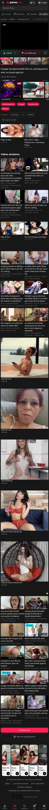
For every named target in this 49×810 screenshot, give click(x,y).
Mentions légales (24, 787)
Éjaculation (12, 213)
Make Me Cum (6, 379)
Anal (2, 304)
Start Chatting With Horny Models (42, 769)
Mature (5, 108)
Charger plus (24, 730)
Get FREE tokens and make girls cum (24, 769)
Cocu (18, 619)
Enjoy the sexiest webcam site (11, 532)
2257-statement (37, 783)
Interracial (43, 668)
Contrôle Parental (20, 783)
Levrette (16, 693)
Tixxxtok (33, 14)
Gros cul (38, 210)
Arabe (27, 619)
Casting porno (24, 19)
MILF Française (34, 279)
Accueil (8, 14)
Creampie (4, 213)
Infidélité (37, 335)
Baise (3, 183)
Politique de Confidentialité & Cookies (24, 790)
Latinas (35, 212)
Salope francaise (42, 718)
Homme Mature (15, 215)
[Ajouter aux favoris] (45, 53)
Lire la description (8, 76)
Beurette (33, 619)
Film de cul (4, 306)
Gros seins (28, 212)
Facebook (14, 114)
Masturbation (17, 721)
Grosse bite (33, 104)
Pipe (8, 276)
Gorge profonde (17, 274)
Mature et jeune (6, 330)
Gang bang (4, 188)
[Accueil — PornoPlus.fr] (14, 2)
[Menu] (3, 2)
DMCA (7, 783)
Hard (11, 693)
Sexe (36, 183)
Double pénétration (11, 304)
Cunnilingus (5, 185)
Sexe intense (29, 643)
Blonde (27, 181)
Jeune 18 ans (29, 183)
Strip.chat (4, 381)
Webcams (20, 14)
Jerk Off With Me (6, 481)
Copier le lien (10, 120)
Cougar (21, 104)
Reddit (31, 114)
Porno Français (30, 718)
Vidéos (45, 14)
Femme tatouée (15, 185)
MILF (26, 279)
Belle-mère (29, 276)
